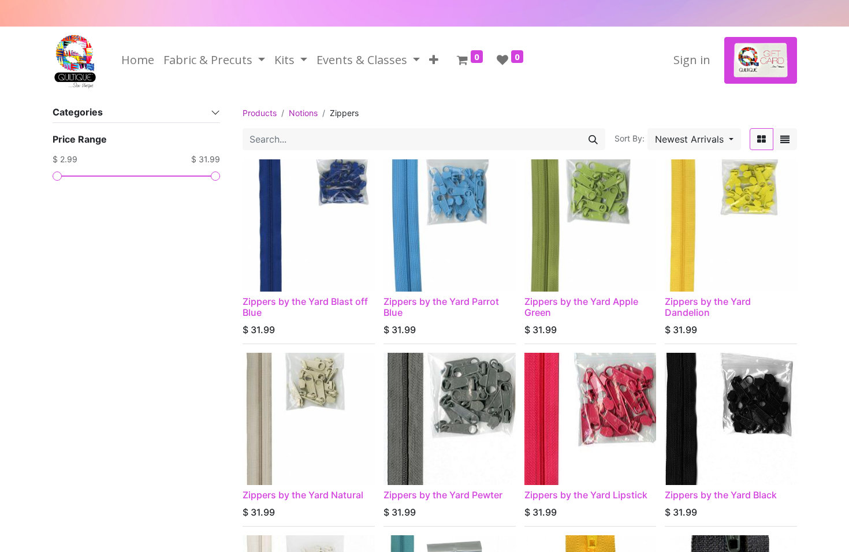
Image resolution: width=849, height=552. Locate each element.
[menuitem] (138, 60)
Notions (303, 113)
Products (260, 113)
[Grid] (761, 139)
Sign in (691, 60)
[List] (785, 139)
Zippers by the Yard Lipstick (585, 495)
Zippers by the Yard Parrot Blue (441, 307)
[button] (434, 60)
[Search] (593, 139)
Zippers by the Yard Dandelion (708, 307)
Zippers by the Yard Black (721, 495)
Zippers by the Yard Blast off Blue (305, 307)
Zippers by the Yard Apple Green (581, 307)
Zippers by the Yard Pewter (442, 495)
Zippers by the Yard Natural (303, 495)
